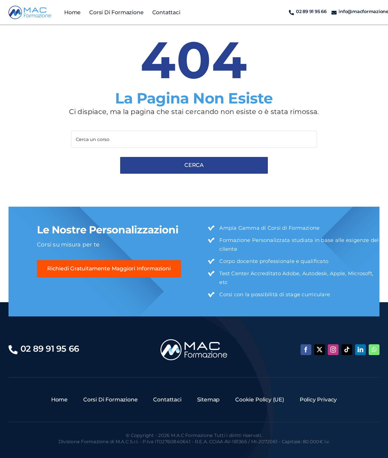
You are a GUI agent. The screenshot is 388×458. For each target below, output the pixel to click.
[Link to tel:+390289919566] (291, 12)
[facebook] (306, 349)
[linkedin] (360, 349)
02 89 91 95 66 (311, 11)
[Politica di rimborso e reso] (30, 8)
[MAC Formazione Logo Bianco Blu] (193, 341)
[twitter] (319, 349)
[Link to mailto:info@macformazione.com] (334, 12)
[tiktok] (346, 349)
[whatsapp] (374, 349)
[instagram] (333, 349)
